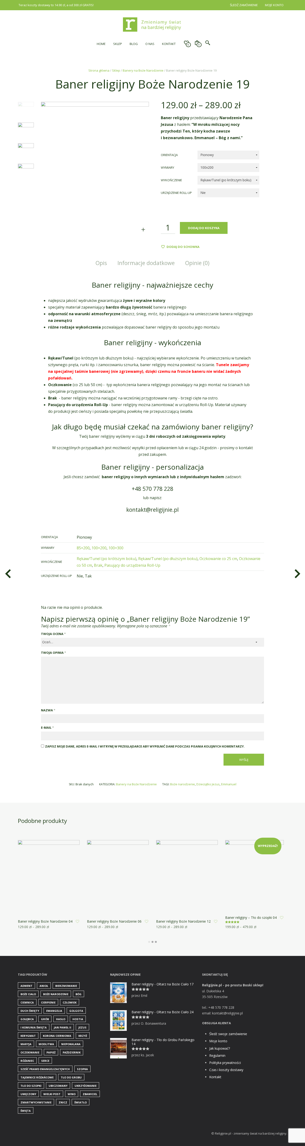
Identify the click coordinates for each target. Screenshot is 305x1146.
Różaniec (27, 1060)
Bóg (78, 994)
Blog (134, 44)
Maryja (25, 1044)
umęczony (28, 1094)
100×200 (99, 548)
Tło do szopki (30, 1085)
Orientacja (169, 155)
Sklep (117, 44)
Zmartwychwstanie (35, 1102)
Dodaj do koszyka (203, 228)
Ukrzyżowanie (86, 1085)
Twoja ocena (53, 634)
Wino (72, 1094)
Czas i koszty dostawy (226, 1069)
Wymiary (167, 167)
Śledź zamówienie (244, 5)
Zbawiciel (90, 1094)
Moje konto (274, 5)
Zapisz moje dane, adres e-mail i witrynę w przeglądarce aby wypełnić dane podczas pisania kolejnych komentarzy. (145, 746)
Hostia (77, 1019)
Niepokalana (71, 1044)
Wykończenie (171, 180)
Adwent (26, 986)
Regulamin (217, 1055)
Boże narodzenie (182, 784)
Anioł (44, 986)
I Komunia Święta (33, 1027)
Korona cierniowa (57, 1036)
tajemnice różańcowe (37, 1077)
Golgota (76, 1011)
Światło (80, 1102)
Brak (98, 565)
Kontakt (169, 44)
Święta (25, 1110)
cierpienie (48, 1002)
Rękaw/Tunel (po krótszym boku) (106, 558)
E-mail (47, 727)
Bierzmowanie (66, 986)
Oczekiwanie (29, 1052)
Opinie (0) (197, 263)
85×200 (83, 548)
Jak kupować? (219, 1048)
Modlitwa (46, 1044)
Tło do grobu (71, 1077)
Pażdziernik (72, 1052)
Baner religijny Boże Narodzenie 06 (114, 921)
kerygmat (28, 1036)
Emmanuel (228, 784)
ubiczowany (58, 1085)
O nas (149, 44)
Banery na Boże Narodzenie (143, 70)
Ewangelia (54, 1011)
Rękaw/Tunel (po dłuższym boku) (168, 558)
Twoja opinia (53, 652)
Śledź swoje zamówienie (228, 1034)
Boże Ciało (28, 994)
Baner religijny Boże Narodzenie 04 (45, 921)
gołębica (27, 1019)
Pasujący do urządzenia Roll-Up (132, 565)
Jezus (82, 1027)
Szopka (82, 1069)
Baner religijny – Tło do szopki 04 (251, 917)
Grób (45, 1019)
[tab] (101, 263)
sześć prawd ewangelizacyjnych (45, 1069)
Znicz (63, 1102)
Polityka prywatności (225, 1062)
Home (101, 44)
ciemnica (27, 1002)
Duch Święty (29, 1011)
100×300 (115, 548)
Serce (45, 1060)
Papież (51, 1052)
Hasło (60, 1019)
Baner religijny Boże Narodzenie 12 (183, 921)
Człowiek (69, 1002)
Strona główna (98, 70)
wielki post (52, 1094)
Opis (101, 263)
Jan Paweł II (62, 1027)
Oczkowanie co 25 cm (218, 558)
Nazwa (48, 710)
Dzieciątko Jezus (208, 784)
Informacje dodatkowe (146, 263)
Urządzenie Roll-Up (176, 193)
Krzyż (82, 1036)
